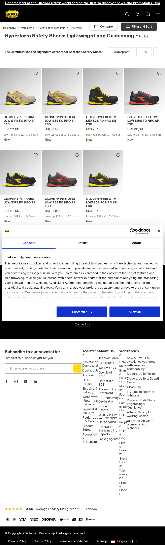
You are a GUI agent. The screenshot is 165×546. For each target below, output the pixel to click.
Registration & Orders (90, 419)
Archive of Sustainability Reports (108, 430)
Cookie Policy (43, 541)
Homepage (9, 27)
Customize (79, 312)
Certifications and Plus (51, 27)
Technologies (123, 474)
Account (88, 375)
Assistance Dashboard (90, 363)
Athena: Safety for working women (139, 414)
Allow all (135, 312)
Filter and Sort (142, 26)
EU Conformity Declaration (109, 399)
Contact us (82, 324)
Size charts (106, 362)
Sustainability (123, 406)
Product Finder (123, 488)
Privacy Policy (17, 541)
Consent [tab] (29, 243)
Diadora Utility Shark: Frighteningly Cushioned (141, 403)
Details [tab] (82, 243)
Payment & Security (89, 410)
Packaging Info (109, 439)
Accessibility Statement (107, 391)
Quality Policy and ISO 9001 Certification (108, 418)
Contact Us (90, 370)
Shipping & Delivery (89, 390)
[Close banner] (159, 231)
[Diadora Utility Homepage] (12, 14)
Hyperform (76, 27)
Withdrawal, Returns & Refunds (90, 400)
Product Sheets (104, 408)
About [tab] (136, 243)
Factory (122, 396)
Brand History (123, 376)
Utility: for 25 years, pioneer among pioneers (140, 424)
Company (122, 363)
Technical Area (109, 358)
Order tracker (87, 381)
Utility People (123, 420)
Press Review (123, 448)
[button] (127, 14)
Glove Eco (134, 387)
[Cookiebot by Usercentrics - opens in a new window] (132, 231)
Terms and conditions (74, 541)
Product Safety (88, 427)
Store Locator (123, 462)
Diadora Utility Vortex (141, 373)
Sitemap (101, 541)
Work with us (107, 367)
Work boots (27, 27)
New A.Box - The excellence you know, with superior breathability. (141, 363)
